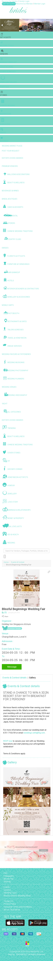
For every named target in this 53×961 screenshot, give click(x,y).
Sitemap (7, 881)
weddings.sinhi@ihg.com (34, 733)
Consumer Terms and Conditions (18, 907)
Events (6, 887)
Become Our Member (24, 4)
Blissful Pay (8, 879)
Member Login (39, 4)
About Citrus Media (12, 909)
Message (12, 666)
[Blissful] (15, 923)
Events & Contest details (15, 677)
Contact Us (8, 901)
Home (6, 562)
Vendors (7, 890)
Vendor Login (24, 1)
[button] (2, 25)
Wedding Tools (10, 893)
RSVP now (7, 741)
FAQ (5, 873)
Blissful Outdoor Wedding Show (17, 895)
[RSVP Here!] (26, 801)
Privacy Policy (10, 904)
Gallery (32, 677)
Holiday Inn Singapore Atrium (16, 624)
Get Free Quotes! (8, 4)
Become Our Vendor (10, 1)
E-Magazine (9, 876)
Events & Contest (17, 562)
